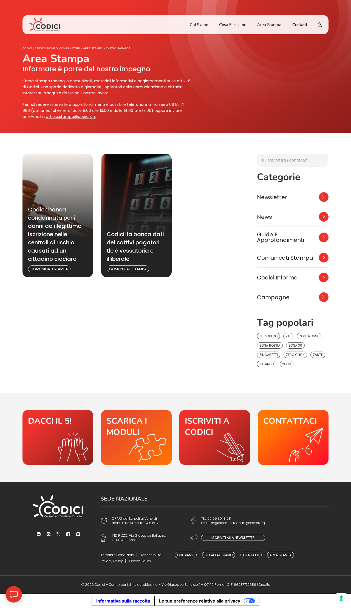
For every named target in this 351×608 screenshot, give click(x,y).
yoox (286, 364)
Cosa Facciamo (232, 24)
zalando (266, 364)
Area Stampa (269, 24)
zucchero (268, 336)
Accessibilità (151, 555)
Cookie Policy (140, 561)
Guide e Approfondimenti (280, 237)
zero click (295, 354)
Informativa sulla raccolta (123, 601)
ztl (288, 336)
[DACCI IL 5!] (57, 437)
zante (318, 354)
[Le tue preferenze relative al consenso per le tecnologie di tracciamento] (341, 598)
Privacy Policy (112, 561)
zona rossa (269, 345)
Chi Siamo (199, 24)
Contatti (299, 24)
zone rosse (309, 336)
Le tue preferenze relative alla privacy (199, 601)
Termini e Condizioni (117, 555)
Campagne (273, 297)
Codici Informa (277, 277)
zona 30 (295, 345)
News (264, 217)
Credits (264, 584)
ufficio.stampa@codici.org (71, 116)
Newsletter (272, 197)
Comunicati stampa (49, 269)
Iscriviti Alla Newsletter (233, 537)
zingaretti (268, 354)
